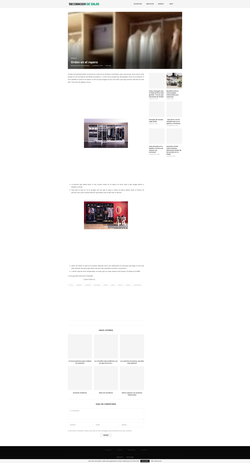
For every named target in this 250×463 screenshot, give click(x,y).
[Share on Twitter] (105, 323)
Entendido (145, 461)
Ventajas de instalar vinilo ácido (156, 120)
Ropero (128, 285)
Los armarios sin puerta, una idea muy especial (132, 362)
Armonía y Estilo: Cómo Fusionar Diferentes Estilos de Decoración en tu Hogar (174, 150)
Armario (79, 285)
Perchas (120, 285)
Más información (156, 461)
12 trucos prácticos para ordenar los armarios (80, 362)
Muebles (161, 4)
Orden (113, 285)
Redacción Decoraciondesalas (80, 65)
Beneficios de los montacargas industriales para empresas (173, 94)
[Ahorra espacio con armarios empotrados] (132, 378)
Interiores (97, 285)
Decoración (138, 4)
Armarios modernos (80, 393)
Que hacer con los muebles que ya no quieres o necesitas (173, 121)
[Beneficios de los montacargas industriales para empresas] (174, 80)
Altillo (71, 285)
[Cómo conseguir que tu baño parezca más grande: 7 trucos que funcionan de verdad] (157, 80)
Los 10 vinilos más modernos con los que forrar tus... (105, 362)
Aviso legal (129, 457)
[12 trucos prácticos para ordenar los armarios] (80, 346)
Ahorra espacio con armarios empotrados (132, 394)
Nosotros (120, 457)
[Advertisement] (106, 103)
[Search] (181, 4)
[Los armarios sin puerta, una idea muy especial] (132, 346)
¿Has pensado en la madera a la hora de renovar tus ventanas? (156, 149)
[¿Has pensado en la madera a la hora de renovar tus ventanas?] (157, 136)
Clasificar (88, 285)
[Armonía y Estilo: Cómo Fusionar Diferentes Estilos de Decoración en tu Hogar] (174, 136)
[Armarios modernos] (80, 378)
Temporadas (137, 285)
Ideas (171, 4)
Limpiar (105, 285)
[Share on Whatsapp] (107, 323)
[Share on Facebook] (103, 323)
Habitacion (150, 4)
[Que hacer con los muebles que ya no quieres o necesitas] (174, 109)
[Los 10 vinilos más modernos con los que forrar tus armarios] (106, 346)
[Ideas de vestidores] (106, 378)
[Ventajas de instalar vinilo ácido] (157, 109)
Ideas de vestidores (106, 393)
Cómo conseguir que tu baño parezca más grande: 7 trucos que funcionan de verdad (156, 94)
